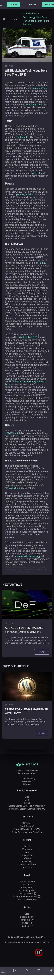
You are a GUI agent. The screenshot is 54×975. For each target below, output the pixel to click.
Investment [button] (27, 861)
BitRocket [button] (27, 823)
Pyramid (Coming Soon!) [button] (25, 829)
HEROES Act (11, 433)
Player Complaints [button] (27, 890)
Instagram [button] (25, 920)
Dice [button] (27, 797)
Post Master (22, 137)
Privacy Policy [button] (27, 887)
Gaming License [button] (25, 893)
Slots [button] (27, 800)
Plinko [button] (27, 803)
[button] (13, 4)
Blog (14, 19)
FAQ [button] (27, 852)
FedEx (42, 262)
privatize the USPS (28, 337)
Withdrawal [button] (27, 849)
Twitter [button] (25, 923)
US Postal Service (37, 87)
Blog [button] (27, 914)
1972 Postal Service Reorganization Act (25, 383)
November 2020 (34, 104)
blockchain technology (28, 556)
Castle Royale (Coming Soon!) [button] (25, 832)
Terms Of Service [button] (27, 881)
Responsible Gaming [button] (27, 899)
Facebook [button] (25, 926)
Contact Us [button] (27, 867)
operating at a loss (25, 194)
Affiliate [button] (27, 858)
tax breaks (36, 173)
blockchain (14, 487)
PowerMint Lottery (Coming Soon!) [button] (25, 809)
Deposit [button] (27, 846)
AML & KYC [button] (27, 884)
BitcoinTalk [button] (25, 917)
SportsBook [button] (25, 826)
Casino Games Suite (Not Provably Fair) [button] (27, 806)
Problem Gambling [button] (27, 864)
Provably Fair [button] (27, 855)
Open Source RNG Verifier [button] (25, 896)
